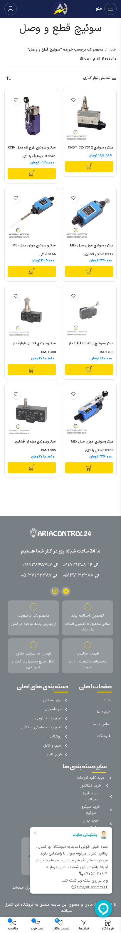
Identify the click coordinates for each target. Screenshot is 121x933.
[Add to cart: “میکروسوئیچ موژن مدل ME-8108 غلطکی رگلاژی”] (89, 467)
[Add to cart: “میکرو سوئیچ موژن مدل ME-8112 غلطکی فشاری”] (89, 271)
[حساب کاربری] (10, 9)
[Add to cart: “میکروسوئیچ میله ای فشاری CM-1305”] (32, 467)
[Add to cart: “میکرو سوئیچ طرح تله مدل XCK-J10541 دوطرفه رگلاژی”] (32, 173)
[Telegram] (65, 591)
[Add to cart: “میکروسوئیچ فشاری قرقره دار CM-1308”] (32, 369)
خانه (112, 50)
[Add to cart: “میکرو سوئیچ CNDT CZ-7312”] (89, 166)
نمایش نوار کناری (96, 78)
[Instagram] (55, 591)
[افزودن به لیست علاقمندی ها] (73, 100)
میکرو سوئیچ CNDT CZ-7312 (90, 147)
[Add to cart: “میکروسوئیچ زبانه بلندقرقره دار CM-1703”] (89, 369)
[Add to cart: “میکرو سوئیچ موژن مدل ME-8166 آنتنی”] (32, 271)
